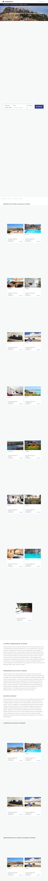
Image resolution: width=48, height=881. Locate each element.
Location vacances (14, 4)
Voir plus (20, 241)
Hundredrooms (6, 4)
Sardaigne (21, 4)
